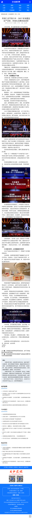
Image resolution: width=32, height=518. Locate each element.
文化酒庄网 (11, 14)
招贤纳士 (16, 467)
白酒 (4, 7)
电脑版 (14, 494)
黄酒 (20, 7)
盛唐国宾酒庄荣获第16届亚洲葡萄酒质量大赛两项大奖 (15, 405)
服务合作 (21, 467)
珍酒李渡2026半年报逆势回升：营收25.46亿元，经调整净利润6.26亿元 (16, 402)
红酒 (12, 7)
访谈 (20, 5)
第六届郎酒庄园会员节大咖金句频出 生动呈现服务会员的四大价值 (16, 454)
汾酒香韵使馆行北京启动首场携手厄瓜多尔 (12, 421)
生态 (4, 10)
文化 (20, 10)
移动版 (17, 494)
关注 (4, 5)
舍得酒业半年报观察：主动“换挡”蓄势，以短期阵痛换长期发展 (16, 398)
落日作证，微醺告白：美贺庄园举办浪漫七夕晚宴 (13, 426)
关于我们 (6, 467)
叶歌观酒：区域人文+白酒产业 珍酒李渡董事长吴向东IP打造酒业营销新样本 (16, 394)
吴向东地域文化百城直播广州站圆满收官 (11, 419)
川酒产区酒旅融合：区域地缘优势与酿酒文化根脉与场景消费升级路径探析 (16, 448)
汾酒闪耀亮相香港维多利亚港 (9, 414)
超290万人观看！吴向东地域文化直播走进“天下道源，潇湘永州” (16, 433)
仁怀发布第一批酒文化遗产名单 (9, 391)
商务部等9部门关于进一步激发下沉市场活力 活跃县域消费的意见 (16, 429)
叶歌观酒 (12, 10)
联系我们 (11, 467)
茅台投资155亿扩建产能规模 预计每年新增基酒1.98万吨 (15, 423)
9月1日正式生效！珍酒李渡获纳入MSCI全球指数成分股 (15, 438)
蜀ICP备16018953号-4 (16, 498)
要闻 (12, 5)
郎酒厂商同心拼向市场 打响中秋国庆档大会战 (13, 451)
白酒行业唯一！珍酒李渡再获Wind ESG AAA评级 (13, 416)
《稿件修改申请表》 (9, 379)
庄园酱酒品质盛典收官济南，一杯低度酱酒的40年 (14, 436)
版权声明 (26, 467)
